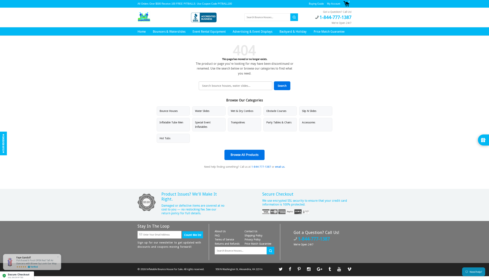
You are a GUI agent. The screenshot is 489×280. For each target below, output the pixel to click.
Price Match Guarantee (329, 31)
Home (142, 31)
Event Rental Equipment (209, 31)
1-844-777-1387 (261, 166)
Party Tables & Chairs (278, 122)
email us (279, 166)
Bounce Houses (168, 110)
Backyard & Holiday (293, 31)
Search (282, 85)
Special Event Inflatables (202, 124)
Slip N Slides (309, 110)
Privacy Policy (252, 239)
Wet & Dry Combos (242, 110)
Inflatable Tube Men (171, 122)
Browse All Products (244, 155)
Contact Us (250, 231)
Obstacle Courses (276, 110)
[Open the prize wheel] (483, 140)
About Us (220, 231)
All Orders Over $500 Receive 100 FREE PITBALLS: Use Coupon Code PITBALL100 (185, 3)
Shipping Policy (253, 235)
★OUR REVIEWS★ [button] (3, 143)
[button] (17, 275)
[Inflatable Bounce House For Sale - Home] (144, 17)
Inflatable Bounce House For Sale (164, 269)
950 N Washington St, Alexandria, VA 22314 (238, 269)
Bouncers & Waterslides (169, 31)
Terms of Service (224, 239)
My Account (333, 3)
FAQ (217, 235)
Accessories (308, 122)
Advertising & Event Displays (252, 31)
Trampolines (238, 122)
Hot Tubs (164, 138)
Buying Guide (316, 3)
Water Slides (202, 110)
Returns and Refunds (227, 243)
